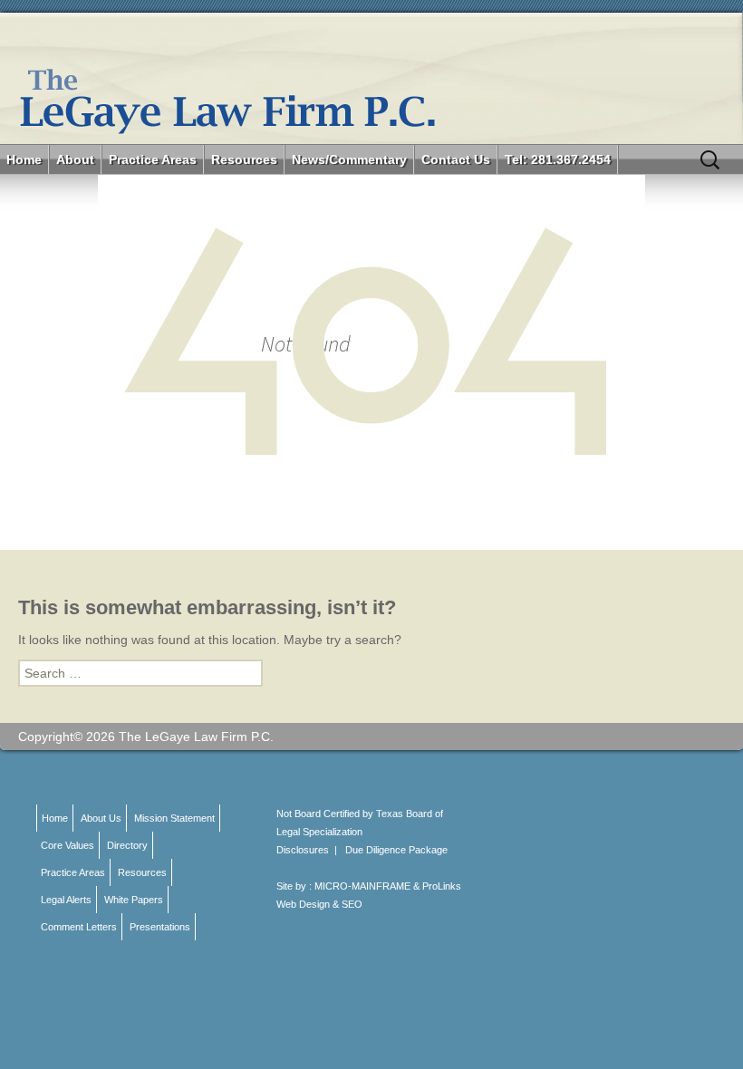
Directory (127, 845)
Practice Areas (153, 159)
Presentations (160, 926)
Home (24, 159)
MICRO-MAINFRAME (362, 886)
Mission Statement (174, 818)
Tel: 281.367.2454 (558, 159)
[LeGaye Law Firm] (371, 78)
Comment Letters (79, 926)
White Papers (133, 899)
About (75, 159)
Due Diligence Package (396, 849)
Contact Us (455, 159)
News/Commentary (349, 159)
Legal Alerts (66, 899)
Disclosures (302, 849)
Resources (244, 159)
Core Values (67, 845)
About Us (101, 818)
